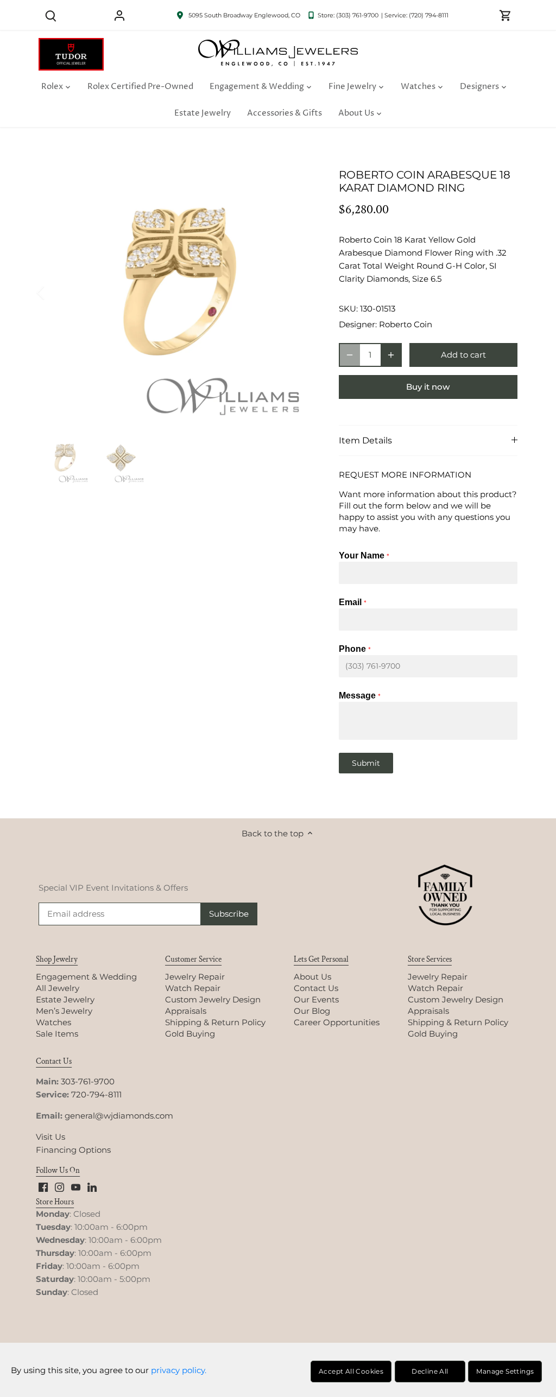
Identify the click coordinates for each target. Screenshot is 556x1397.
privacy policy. (178, 1370)
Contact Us (316, 988)
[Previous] (55, 292)
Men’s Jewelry (64, 1011)
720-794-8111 (96, 1094)
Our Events (316, 999)
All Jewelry (57, 988)
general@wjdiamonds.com (119, 1115)
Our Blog (312, 1011)
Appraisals (185, 1011)
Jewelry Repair (195, 976)
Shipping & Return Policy (215, 1022)
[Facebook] (43, 1186)
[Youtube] (75, 1186)
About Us (312, 976)
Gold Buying (190, 1033)
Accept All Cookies (351, 1371)
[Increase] (391, 355)
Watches (53, 1022)
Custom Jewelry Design (213, 999)
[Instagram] (59, 1186)
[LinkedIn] (92, 1186)
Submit (366, 763)
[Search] (50, 15)
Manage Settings (505, 1371)
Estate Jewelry (65, 999)
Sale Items (57, 1033)
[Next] (296, 292)
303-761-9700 (88, 1081)
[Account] (119, 15)
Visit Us (50, 1137)
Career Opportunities (337, 1022)
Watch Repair (192, 988)
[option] (176, 293)
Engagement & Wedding (86, 976)
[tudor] (71, 44)
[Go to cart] (505, 15)
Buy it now (428, 387)
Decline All (430, 1371)
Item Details (365, 440)
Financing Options (73, 1150)
